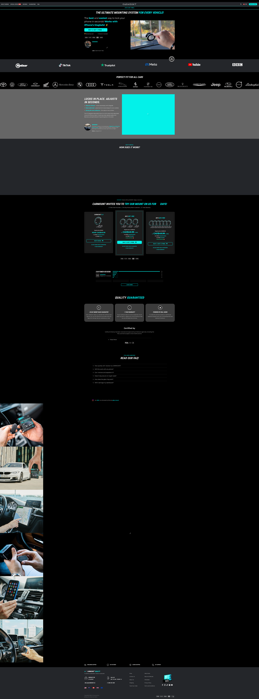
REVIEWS (25, 4)
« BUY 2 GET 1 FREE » (129, 7)
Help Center (147, 673)
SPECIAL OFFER (14, 4)
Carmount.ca (96, 695)
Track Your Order (133, 686)
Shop (131, 673)
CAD (246, 4)
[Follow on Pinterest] (169, 685)
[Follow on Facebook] (162, 685)
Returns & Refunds (149, 676)
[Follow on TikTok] (167, 685)
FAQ (38, 4)
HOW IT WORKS (5, 4)
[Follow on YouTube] (172, 685)
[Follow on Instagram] (165, 685)
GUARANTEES (32, 4)
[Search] (240, 4)
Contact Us (132, 676)
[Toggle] (108, 339)
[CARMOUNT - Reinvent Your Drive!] (129, 4)
